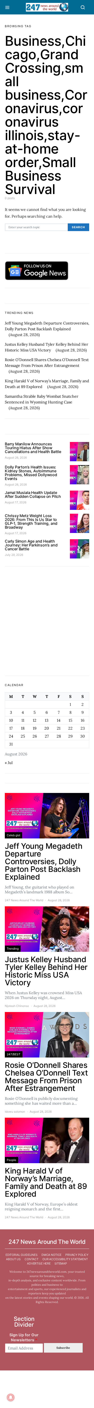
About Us (13, 1259)
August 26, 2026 (16, 457)
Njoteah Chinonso (17, 1006)
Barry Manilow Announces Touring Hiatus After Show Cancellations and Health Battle (33, 447)
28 (59, 736)
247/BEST (13, 1054)
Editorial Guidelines (22, 1255)
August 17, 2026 (15, 502)
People (11, 1160)
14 (58, 720)
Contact (32, 1259)
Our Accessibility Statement (65, 1259)
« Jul (9, 762)
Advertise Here (39, 1263)
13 (46, 720)
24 (11, 736)
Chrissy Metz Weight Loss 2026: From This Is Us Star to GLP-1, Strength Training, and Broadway (31, 521)
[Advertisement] (47, 621)
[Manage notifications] (10, 1397)
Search (78, 227)
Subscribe (63, 1348)
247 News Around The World (24, 900)
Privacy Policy (76, 1255)
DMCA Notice (51, 1255)
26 (35, 736)
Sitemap (60, 1263)
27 (47, 736)
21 (58, 728)
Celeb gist (13, 835)
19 (34, 728)
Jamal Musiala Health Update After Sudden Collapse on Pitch (33, 494)
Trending (13, 948)
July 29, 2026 (14, 555)
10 (11, 720)
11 (22, 720)
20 (46, 728)
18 (23, 728)
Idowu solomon (15, 1111)
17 (11, 728)
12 (34, 720)
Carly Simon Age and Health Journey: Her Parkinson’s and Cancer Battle (31, 545)
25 (23, 736)
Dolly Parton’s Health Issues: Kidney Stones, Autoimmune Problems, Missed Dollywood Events (31, 473)
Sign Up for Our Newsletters (24, 1337)
